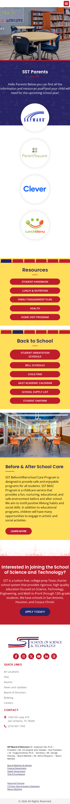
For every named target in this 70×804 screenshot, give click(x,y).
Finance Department (16, 768)
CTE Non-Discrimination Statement (23, 786)
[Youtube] (39, 656)
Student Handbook (35, 281)
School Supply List (35, 392)
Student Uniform (35, 400)
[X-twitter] (31, 656)
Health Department (16, 771)
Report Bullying (14, 789)
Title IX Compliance (16, 774)
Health (35, 308)
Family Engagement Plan (35, 299)
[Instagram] (23, 656)
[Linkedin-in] (46, 656)
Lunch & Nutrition (35, 290)
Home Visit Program (35, 317)
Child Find (35, 374)
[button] (66, 3)
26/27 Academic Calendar (35, 383)
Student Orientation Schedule (35, 354)
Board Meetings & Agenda (19, 765)
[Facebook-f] (16, 656)
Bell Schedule (35, 365)
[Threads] (54, 656)
